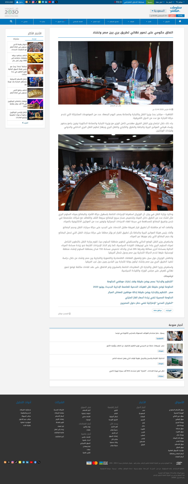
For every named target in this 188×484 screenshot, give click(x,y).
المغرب (143, 435)
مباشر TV (42, 22)
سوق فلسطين (179, 444)
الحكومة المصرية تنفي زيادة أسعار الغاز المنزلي (149, 297)
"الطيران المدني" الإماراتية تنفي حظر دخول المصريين (146, 303)
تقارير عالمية (86, 452)
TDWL (180, 15)
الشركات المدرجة (59, 409)
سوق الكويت (180, 431)
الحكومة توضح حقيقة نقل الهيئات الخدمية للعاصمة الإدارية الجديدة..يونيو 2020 (133, 287)
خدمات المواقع (128, 468)
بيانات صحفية (114, 442)
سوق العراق (180, 447)
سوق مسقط (180, 428)
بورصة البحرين (179, 422)
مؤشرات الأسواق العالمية (176, 450)
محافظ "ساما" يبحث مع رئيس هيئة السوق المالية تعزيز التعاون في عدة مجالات (17, 70)
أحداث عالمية (86, 440)
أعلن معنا (146, 468)
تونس (143, 438)
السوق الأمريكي (85, 443)
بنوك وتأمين (86, 426)
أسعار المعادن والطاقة (177, 453)
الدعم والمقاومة (26, 413)
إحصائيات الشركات (25, 409)
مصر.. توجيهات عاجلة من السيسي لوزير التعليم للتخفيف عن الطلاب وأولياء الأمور (135, 345)
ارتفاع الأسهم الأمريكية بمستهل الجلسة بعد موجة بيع (17, 82)
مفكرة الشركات (59, 413)
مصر (143, 410)
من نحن (158, 468)
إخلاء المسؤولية (167, 468)
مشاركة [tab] (16, 39)
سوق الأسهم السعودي (176, 409)
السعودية (142, 413)
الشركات (132, 22)
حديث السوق (61, 22)
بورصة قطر (180, 425)
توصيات (88, 419)
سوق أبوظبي (179, 419)
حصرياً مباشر (114, 430)
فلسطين (142, 441)
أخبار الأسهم (86, 410)
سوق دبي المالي (178, 416)
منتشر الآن (114, 439)
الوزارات (168, 310)
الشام (116, 413)
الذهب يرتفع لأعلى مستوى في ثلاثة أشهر (18, 91)
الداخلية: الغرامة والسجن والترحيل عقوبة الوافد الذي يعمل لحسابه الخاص (138, 358)
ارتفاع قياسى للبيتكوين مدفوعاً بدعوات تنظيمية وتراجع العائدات (18, 115)
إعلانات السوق (113, 436)
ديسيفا (114, 468)
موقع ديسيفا (138, 468)
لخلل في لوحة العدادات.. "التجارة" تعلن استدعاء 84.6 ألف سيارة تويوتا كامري (136, 371)
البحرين (143, 419)
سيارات (160, 376)
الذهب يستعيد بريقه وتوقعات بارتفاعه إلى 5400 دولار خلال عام (19, 58)
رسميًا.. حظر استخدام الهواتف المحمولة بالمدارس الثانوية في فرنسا (139, 333)
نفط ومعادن (86, 446)
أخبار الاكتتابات (59, 436)
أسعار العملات (179, 456)
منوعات (160, 351)
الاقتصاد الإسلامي (78, 22)
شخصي (25, 22)
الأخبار (149, 22)
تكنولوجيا (160, 338)
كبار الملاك (61, 426)
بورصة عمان (180, 435)
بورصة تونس (180, 441)
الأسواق (167, 22)
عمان (143, 426)
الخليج (116, 410)
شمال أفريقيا (114, 416)
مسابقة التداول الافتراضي (134, 2)
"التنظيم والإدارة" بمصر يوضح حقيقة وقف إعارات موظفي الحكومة (140, 281)
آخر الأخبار (115, 433)
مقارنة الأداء (27, 425)
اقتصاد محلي (86, 416)
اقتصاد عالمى (86, 437)
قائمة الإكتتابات (59, 432)
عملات (88, 449)
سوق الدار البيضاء (178, 438)
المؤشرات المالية (25, 422)
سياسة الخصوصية (105, 468)
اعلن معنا (159, 2)
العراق (143, 444)
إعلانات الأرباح (60, 419)
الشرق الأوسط (113, 419)
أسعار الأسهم (59, 416)
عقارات (88, 430)
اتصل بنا (169, 2)
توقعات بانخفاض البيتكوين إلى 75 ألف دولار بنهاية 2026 (17, 104)
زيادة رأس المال (59, 429)
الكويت (143, 429)
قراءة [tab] (34, 39)
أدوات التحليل (96, 22)
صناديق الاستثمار (114, 22)
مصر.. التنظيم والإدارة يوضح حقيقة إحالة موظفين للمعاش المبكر (140, 292)
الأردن (143, 432)
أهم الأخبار (114, 426)
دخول (20, 2)
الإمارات (142, 416)
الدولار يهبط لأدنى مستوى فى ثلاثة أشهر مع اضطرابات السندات (18, 47)
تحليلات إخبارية (86, 413)
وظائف (120, 468)
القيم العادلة (60, 422)
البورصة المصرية (179, 413)
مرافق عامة (158, 310)
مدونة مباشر (114, 445)
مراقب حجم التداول (25, 419)
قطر (143, 422)
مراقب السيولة (26, 416)
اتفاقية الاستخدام (178, 468)
